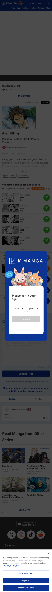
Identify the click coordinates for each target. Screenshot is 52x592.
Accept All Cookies (26, 587)
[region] (26, 570)
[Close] (49, 553)
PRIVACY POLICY (11, 565)
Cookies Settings (26, 573)
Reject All (26, 580)
